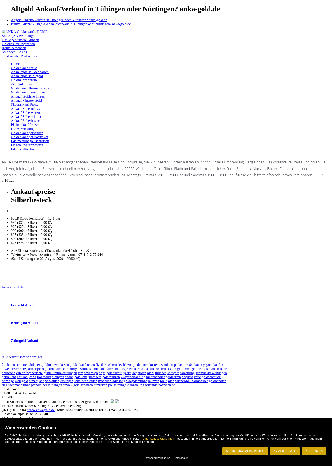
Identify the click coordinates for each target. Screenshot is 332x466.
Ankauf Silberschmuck (27, 117)
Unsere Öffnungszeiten (18, 44)
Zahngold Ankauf (24, 341)
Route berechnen (14, 48)
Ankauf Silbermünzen (26, 108)
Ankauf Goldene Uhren (28, 96)
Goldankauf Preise (24, 68)
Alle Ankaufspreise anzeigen (22, 357)
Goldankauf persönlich (27, 133)
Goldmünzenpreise (24, 80)
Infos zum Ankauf (15, 287)
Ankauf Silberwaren (25, 112)
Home (15, 64)
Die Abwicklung (23, 129)
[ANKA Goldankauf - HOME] (25, 32)
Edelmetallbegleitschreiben (30, 141)
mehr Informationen (245, 451)
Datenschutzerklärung (157, 458)
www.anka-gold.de (41, 410)
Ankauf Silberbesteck (26, 121)
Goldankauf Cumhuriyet (28, 92)
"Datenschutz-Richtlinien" (158, 438)
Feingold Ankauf (24, 305)
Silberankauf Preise (24, 104)
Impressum (182, 458)
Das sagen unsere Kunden (20, 40)
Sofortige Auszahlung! (18, 36)
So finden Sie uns (14, 52)
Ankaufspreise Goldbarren (30, 72)
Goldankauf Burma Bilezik (30, 88)
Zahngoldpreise (22, 84)
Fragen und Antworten (27, 145)
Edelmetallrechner (24, 149)
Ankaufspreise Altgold (27, 76)
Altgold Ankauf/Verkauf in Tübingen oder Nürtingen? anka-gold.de (59, 20)
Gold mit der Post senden (20, 56)
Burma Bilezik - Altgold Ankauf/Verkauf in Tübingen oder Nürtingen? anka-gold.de (71, 24)
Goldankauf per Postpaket (29, 137)
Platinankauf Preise (24, 125)
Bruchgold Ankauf (25, 323)
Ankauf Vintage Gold (26, 100)
